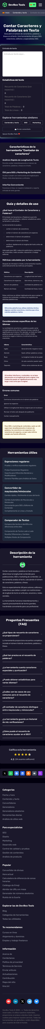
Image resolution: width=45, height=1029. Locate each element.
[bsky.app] (36, 1001)
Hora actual (7, 874)
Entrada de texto (9, 48)
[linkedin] (15, 1001)
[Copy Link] (40, 773)
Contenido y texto (12, 123)
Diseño (5, 836)
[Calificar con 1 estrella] (15, 754)
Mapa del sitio (8, 982)
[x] (22, 1001)
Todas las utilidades (11, 919)
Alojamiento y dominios (13, 936)
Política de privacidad (12, 962)
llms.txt (5, 986)
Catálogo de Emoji (10, 885)
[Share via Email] (34, 773)
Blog (4, 911)
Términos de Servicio (12, 966)
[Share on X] (4, 773)
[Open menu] (40, 5)
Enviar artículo (9, 970)
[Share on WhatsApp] (10, 773)
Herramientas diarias (12, 815)
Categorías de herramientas (15, 915)
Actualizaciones (9, 974)
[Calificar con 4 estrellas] (26, 754)
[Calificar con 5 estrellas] (29, 754)
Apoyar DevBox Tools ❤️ (11, 134)
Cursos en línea (9, 932)
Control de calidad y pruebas (16, 849)
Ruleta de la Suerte (11, 897)
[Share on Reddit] (28, 773)
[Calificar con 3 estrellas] (22, 754)
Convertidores (9, 803)
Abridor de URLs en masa (14, 889)
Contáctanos (8, 958)
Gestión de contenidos (13, 853)
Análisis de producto (12, 857)
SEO (25, 123)
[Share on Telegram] (16, 773)
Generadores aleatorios (13, 811)
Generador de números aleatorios (18, 893)
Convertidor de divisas (13, 870)
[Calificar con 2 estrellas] (19, 754)
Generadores (8, 807)
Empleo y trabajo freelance (15, 940)
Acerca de (7, 954)
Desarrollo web (9, 844)
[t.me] (29, 1001)
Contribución (8, 978)
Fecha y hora (8, 795)
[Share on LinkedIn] (22, 773)
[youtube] (8, 1001)
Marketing (37, 123)
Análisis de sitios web (12, 819)
